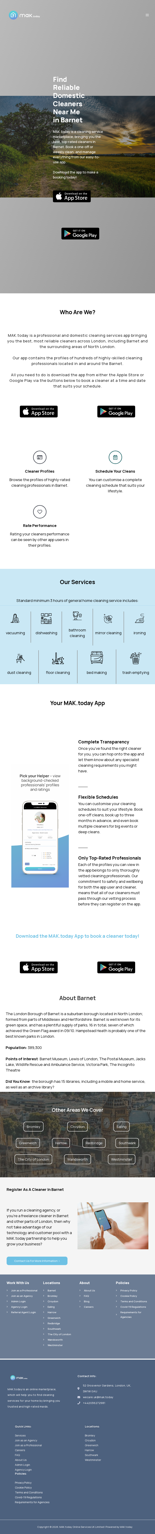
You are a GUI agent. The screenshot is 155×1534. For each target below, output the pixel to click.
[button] (33, 1126)
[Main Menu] (147, 15)
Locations (51, 1282)
